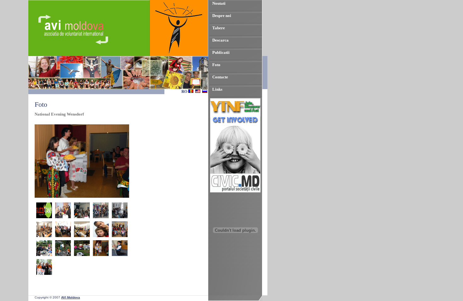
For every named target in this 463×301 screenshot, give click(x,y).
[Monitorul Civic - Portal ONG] (235, 191)
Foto (216, 64)
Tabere (218, 28)
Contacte (220, 77)
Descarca (220, 40)
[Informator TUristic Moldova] (235, 266)
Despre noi (221, 15)
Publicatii (221, 52)
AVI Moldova (70, 297)
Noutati (219, 3)
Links (217, 89)
